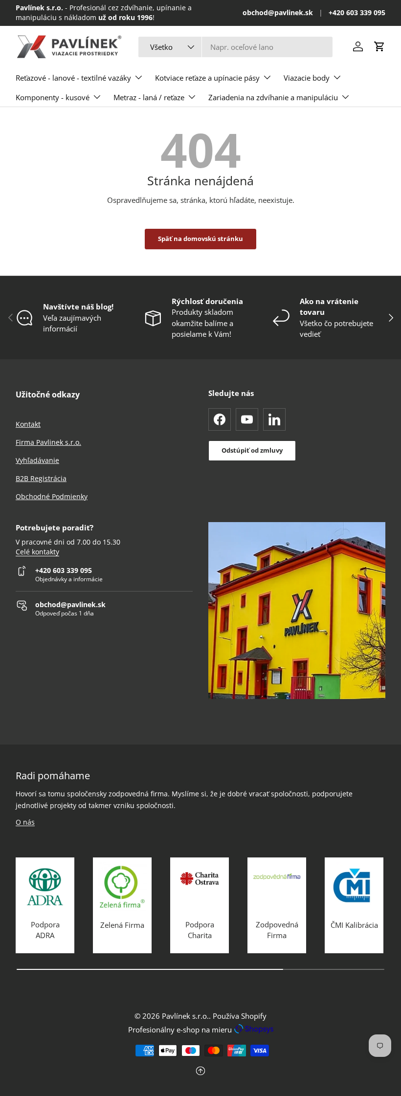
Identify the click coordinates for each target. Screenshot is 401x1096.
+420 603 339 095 (357, 12)
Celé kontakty (37, 551)
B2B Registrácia (41, 478)
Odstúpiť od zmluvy (252, 450)
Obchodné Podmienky (52, 496)
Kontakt (28, 424)
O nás (25, 822)
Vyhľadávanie (37, 460)
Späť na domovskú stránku (200, 238)
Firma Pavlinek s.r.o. (48, 442)
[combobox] (235, 47)
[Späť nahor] (200, 1071)
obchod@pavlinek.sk (278, 12)
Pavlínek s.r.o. (185, 1016)
